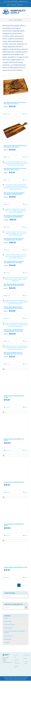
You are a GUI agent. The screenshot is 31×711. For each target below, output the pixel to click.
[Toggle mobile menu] (28, 15)
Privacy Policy (25, 443)
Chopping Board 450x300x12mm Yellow (23, 274)
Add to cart (6, 106)
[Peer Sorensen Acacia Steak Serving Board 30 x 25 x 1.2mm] (9, 80)
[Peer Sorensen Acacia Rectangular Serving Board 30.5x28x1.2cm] (22, 117)
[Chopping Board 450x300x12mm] (22, 301)
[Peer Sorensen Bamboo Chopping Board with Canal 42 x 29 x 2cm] (22, 189)
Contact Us (16, 448)
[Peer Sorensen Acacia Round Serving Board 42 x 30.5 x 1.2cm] (9, 117)
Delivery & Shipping (16, 442)
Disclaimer (25, 436)
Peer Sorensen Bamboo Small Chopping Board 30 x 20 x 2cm (8, 275)
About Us (16, 436)
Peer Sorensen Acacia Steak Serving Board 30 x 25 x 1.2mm (8, 91)
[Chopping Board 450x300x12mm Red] (22, 335)
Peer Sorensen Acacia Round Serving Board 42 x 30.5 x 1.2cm (8, 127)
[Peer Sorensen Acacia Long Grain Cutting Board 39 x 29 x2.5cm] (9, 189)
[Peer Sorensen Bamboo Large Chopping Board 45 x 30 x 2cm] (9, 226)
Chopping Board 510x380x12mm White (9, 344)
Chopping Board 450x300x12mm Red (23, 344)
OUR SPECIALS (7, 420)
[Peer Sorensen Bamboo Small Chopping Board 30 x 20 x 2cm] (9, 264)
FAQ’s (25, 439)
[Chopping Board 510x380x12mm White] (9, 335)
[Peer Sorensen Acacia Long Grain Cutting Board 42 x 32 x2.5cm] (22, 154)
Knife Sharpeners (8, 416)
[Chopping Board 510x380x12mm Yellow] (9, 301)
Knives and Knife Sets (9, 405)
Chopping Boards (8, 408)
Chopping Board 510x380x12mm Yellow (9, 311)
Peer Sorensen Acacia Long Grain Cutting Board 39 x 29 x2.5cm (8, 199)
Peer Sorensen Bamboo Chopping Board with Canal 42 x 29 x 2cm (22, 200)
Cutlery (6, 399)
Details (11, 106)
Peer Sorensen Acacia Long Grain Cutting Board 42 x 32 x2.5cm (22, 164)
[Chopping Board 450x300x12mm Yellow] (22, 265)
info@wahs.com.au (23, 1)
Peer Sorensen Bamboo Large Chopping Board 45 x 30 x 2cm (8, 237)
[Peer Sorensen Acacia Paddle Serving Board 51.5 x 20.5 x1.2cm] (22, 80)
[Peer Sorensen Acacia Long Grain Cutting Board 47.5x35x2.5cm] (9, 154)
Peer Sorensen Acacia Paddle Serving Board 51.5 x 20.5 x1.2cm (22, 91)
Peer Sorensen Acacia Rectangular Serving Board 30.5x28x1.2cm (22, 129)
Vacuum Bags (7, 402)
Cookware (6, 423)
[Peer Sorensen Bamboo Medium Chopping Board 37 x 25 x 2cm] (22, 226)
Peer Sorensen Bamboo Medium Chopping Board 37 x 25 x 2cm (22, 238)
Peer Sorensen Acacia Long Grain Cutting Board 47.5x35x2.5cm (8, 164)
